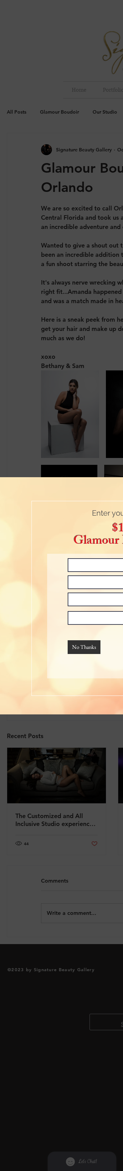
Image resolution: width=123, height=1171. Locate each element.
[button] (84, 647)
